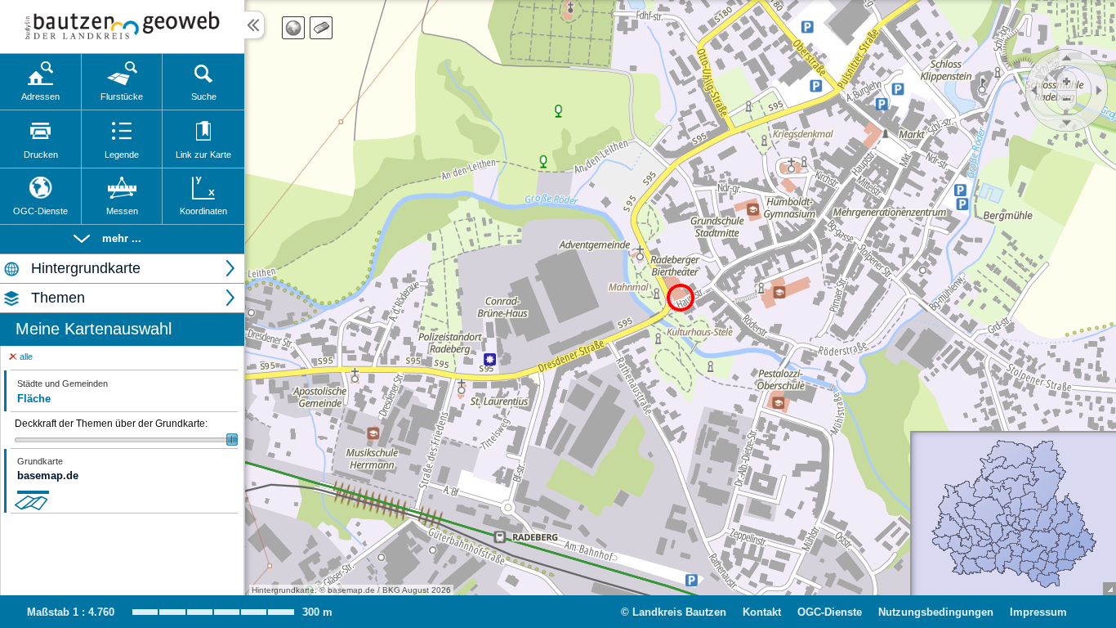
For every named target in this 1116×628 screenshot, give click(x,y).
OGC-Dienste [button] (829, 612)
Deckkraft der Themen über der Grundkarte (111, 423)
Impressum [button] (1038, 612)
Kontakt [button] (762, 612)
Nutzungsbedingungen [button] (935, 612)
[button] (122, 239)
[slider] (126, 439)
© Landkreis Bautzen (673, 612)
